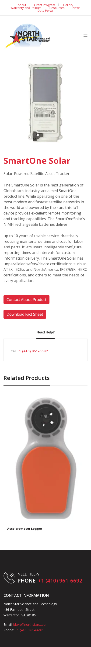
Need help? (45, 332)
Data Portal (45, 10)
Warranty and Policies (26, 8)
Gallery (68, 5)
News (76, 8)
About (22, 5)
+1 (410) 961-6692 (32, 351)
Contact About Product (26, 299)
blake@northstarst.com (31, 624)
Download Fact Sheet (25, 314)
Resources (57, 8)
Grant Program (44, 5)
